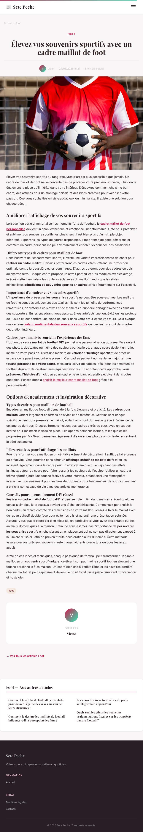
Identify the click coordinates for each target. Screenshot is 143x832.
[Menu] (133, 7)
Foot (17, 23)
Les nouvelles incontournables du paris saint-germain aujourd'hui (102, 702)
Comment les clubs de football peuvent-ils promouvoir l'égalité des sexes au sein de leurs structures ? (35, 704)
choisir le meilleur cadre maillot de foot (70, 380)
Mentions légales (16, 802)
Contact (11, 808)
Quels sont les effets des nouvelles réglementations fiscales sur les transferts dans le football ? (104, 716)
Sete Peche (20, 7)
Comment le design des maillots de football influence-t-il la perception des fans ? (36, 718)
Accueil (8, 23)
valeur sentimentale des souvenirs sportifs (55, 324)
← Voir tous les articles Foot (25, 656)
